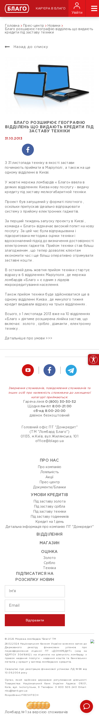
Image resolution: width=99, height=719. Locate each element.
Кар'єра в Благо (51, 8)
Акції (49, 477)
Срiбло (49, 563)
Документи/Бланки (49, 487)
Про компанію (49, 467)
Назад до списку (30, 46)
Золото (49, 558)
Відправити (35, 620)
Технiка (49, 568)
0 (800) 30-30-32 (60, 401)
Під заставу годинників (50, 516)
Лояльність (49, 472)
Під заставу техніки (49, 511)
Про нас (49, 460)
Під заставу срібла (49, 506)
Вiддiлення (49, 534)
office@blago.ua (49, 441)
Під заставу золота (49, 501)
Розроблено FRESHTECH (21, 695)
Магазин (50, 543)
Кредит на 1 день (49, 521)
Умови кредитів (49, 495)
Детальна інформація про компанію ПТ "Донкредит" (50, 526)
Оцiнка (49, 552)
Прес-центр (49, 482)
